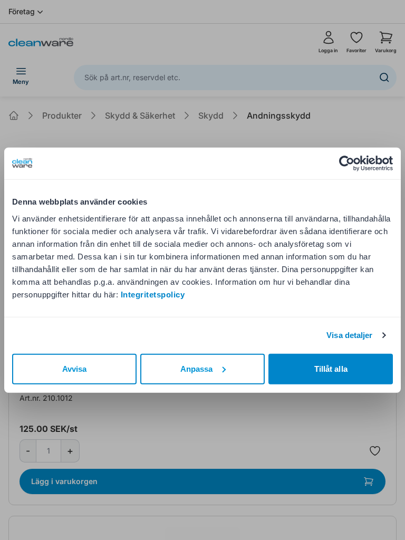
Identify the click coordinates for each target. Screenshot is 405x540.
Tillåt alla (331, 368)
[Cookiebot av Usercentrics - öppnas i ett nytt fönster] (347, 163)
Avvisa (74, 368)
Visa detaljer (349, 335)
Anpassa (196, 368)
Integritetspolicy (153, 294)
